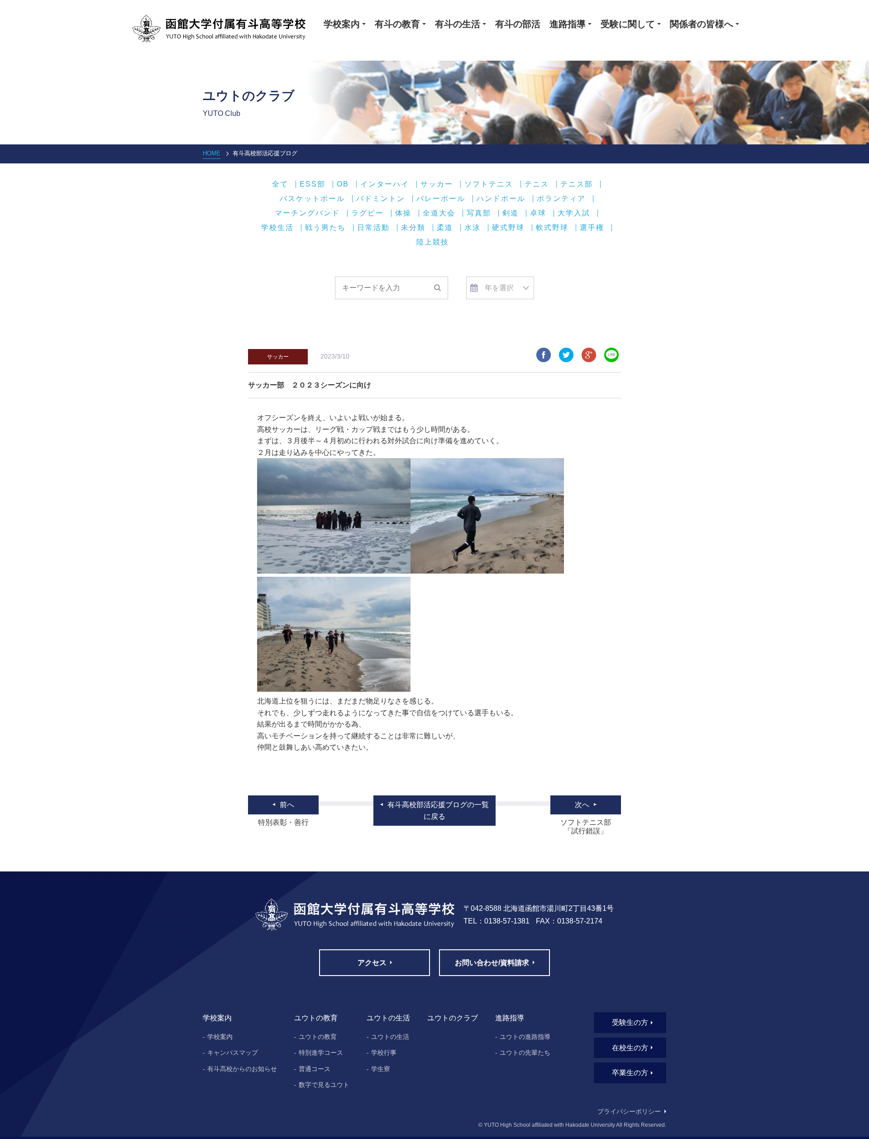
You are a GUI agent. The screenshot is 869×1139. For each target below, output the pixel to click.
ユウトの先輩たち (525, 1052)
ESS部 (312, 184)
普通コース (314, 1068)
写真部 (479, 213)
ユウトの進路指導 (525, 1036)
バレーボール (440, 198)
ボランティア (561, 198)
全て (280, 184)
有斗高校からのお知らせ (242, 1068)
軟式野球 (552, 227)
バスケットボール (312, 198)
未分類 (413, 227)
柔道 (445, 227)
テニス (537, 184)
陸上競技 (432, 242)
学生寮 (380, 1068)
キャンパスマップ (232, 1052)
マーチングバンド (307, 213)
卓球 (538, 213)
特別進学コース (321, 1052)
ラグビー (367, 213)
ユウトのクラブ (452, 1018)
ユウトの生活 (390, 1036)
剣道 (510, 213)
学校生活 (277, 227)
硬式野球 (508, 227)
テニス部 (576, 184)
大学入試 (574, 213)
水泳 (472, 227)
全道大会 (439, 213)
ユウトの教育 (318, 1036)
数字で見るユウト (324, 1084)
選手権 (592, 227)
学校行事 (383, 1052)
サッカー (436, 184)
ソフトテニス (488, 184)
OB (343, 184)
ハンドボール (501, 198)
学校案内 (220, 1036)
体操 (403, 213)
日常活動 (373, 227)
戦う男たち (325, 227)
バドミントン (380, 198)
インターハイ (384, 184)
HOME (211, 153)
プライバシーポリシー (629, 1111)
